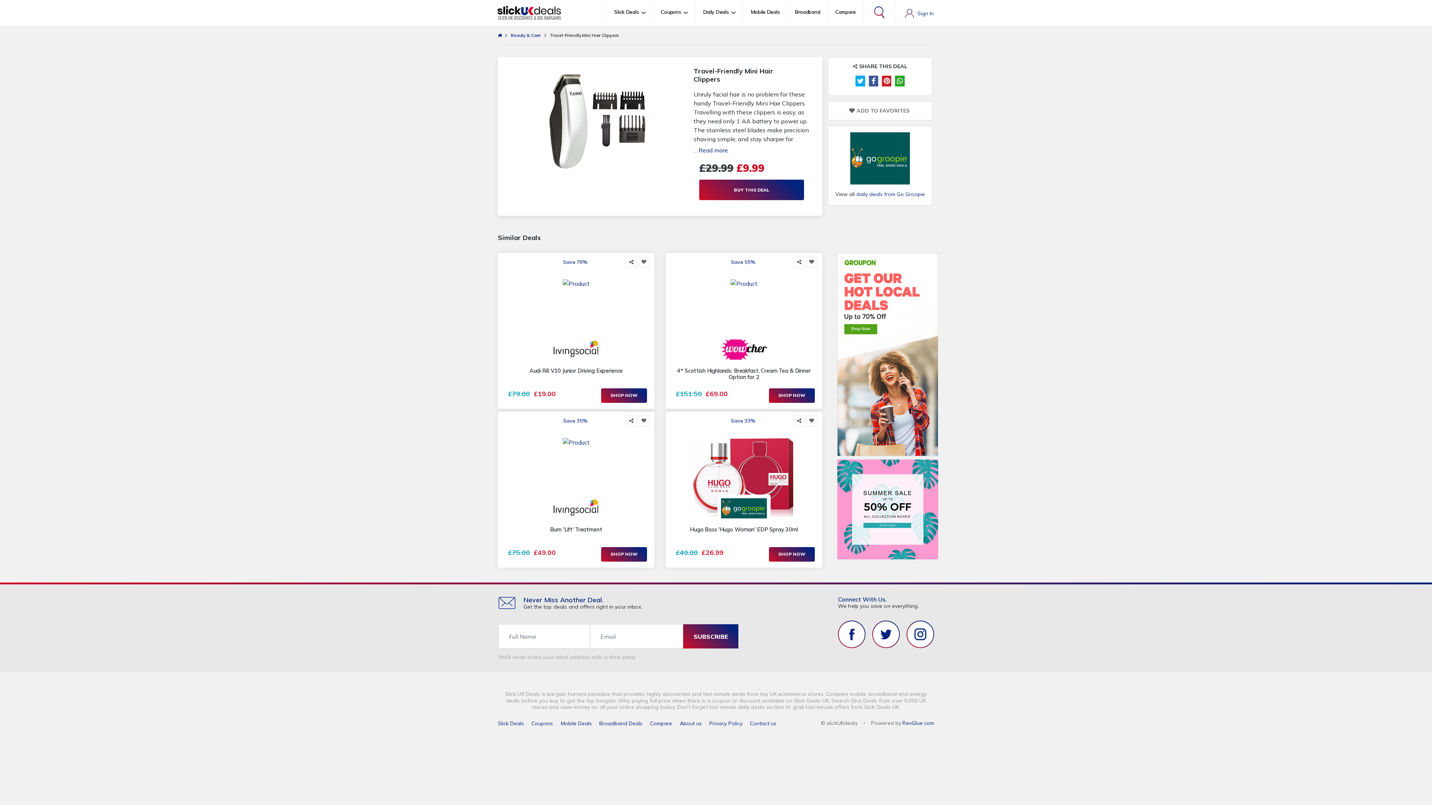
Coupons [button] (671, 12)
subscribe (711, 636)
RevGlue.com (918, 723)
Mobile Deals (765, 12)
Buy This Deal (751, 190)
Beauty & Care (526, 35)
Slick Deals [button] (626, 12)
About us (691, 723)
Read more (713, 150)
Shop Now (624, 395)
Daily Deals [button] (716, 12)
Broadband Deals (621, 723)
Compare (845, 12)
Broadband (807, 12)
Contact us (763, 723)
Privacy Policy (725, 723)
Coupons (542, 723)
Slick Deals (511, 723)
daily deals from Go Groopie (890, 194)
